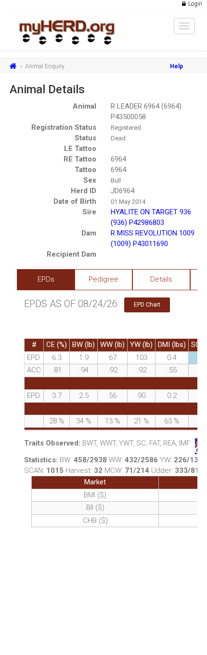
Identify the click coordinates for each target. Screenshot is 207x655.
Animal (84, 106)
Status (85, 138)
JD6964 (122, 190)
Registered (126, 127)
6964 (118, 159)
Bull (116, 180)
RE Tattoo (80, 159)
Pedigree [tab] (103, 279)
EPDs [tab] (46, 279)
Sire (89, 212)
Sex (89, 180)
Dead (118, 138)
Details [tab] (161, 279)
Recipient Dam (71, 254)
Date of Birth (74, 201)
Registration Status (63, 127)
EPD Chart (147, 304)
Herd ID (83, 190)
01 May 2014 (128, 201)
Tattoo (85, 169)
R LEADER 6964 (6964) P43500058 (146, 111)
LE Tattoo (80, 148)
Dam (88, 233)
